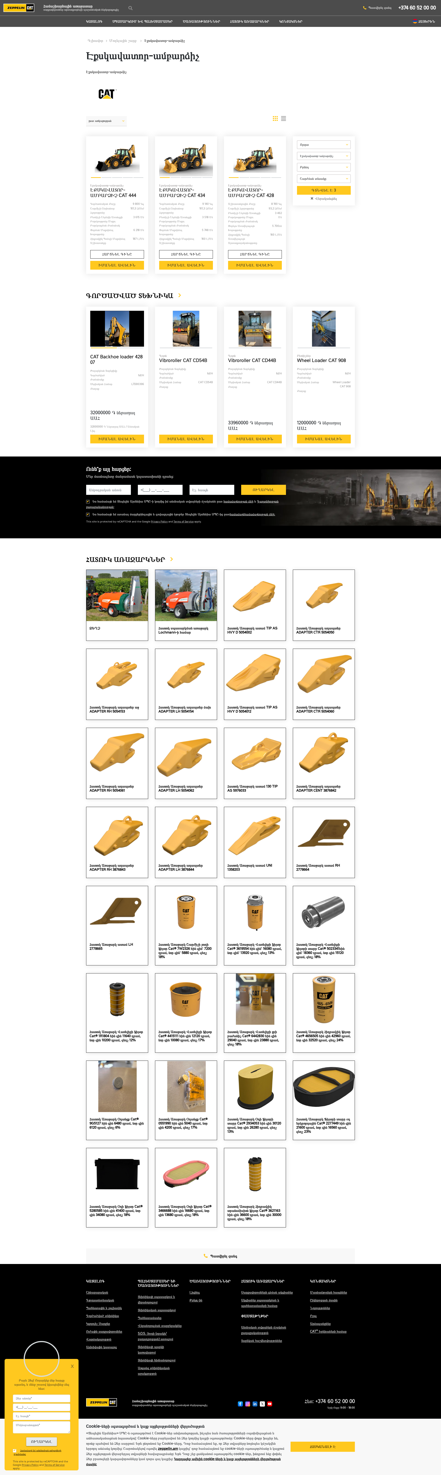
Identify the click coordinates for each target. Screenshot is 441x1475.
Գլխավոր (95, 40)
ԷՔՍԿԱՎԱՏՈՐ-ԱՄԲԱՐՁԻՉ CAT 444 (113, 192)
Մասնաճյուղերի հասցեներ (328, 1292)
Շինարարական (97, 1292)
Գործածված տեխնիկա (102, 1316)
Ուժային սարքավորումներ (104, 1331)
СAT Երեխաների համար (328, 1331)
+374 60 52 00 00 (417, 8)
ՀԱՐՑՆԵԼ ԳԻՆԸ (117, 254)
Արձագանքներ (320, 1324)
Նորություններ (320, 1308)
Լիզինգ (194, 1292)
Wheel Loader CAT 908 (321, 360)
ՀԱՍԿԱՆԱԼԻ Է (323, 1447)
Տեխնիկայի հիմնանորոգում (156, 1360)
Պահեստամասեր (149, 1318)
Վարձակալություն (98, 1339)
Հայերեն (426, 21)
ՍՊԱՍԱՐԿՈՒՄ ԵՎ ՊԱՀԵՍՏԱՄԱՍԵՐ (143, 21)
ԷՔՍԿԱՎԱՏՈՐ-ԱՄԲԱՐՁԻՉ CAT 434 (182, 192)
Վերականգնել (325, 199)
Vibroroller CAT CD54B (183, 360)
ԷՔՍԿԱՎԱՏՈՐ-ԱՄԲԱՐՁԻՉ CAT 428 (251, 192)
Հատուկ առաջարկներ (249, 21)
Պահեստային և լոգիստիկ (104, 1308)
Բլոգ (313, 1316)
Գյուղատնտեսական (100, 1300)
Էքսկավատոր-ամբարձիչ (164, 40)
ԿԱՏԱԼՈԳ (94, 21)
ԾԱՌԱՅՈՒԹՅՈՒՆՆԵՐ (201, 21)
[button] (106, 122)
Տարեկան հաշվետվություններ (261, 1341)
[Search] (130, 8)
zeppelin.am (168, 1448)
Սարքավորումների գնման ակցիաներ (267, 1292)
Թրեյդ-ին (195, 1300)
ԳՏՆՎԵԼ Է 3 (324, 190)
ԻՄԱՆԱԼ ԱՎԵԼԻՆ (117, 265)
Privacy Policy (159, 521)
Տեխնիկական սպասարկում (157, 1310)
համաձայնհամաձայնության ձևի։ (252, 514)
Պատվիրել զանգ (380, 8)
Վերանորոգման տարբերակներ (160, 1326)
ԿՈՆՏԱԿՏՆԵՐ (291, 21)
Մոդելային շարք (123, 40)
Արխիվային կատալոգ (101, 1347)
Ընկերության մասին (324, 1300)
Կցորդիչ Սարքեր (98, 1324)
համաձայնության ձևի (238, 501)
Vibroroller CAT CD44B (252, 360)
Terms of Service (183, 521)
